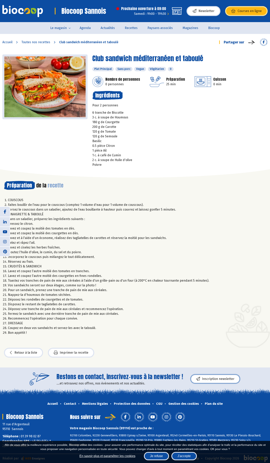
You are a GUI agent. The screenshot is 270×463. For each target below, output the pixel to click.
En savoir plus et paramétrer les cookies (107, 456)
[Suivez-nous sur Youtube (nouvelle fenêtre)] (5, 231)
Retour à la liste (25, 352)
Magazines (190, 28)
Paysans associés (160, 28)
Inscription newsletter (218, 379)
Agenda (85, 28)
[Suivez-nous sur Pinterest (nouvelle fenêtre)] (5, 251)
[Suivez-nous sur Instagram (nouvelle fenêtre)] (5, 241)
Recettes (131, 28)
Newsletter (206, 11)
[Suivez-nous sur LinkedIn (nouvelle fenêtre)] (5, 222)
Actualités (108, 28)
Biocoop (214, 28)
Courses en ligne (250, 11)
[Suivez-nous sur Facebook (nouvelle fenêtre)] (5, 212)
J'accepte (184, 456)
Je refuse (156, 456)
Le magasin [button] (58, 28)
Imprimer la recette (74, 352)
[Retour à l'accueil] (22, 11)
